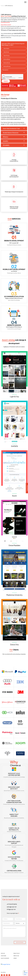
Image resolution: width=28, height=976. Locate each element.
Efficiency (5, 137)
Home (2, 5)
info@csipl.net (11, 909)
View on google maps (12, 913)
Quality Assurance (5, 958)
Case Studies (3, 955)
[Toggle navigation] (25, 2)
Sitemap (15, 958)
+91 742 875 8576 (12, 904)
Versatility (5, 141)
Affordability (6, 145)
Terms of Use (16, 955)
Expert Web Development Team (11, 128)
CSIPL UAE (3, 953)
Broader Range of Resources (10, 132)
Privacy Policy (16, 953)
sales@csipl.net (12, 907)
